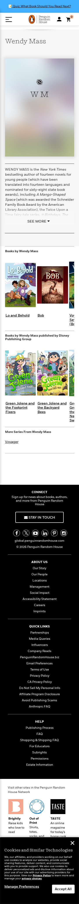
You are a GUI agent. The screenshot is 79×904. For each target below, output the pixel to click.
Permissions (39, 758)
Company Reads (39, 651)
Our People (39, 574)
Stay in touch (41, 517)
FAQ (39, 734)
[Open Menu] (8, 19)
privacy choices (32, 878)
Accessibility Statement (40, 599)
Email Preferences (39, 663)
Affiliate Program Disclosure (39, 694)
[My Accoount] (59, 19)
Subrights (39, 752)
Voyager (11, 441)
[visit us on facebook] (16, 533)
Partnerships (39, 633)
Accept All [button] (63, 889)
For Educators (39, 746)
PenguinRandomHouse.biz (39, 657)
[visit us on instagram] (63, 533)
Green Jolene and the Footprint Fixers (20, 407)
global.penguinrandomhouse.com (39, 541)
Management (39, 587)
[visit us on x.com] (26, 533)
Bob (41, 315)
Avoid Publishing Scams (39, 700)
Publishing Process (40, 728)
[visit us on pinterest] (54, 533)
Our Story (39, 568)
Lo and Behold (17, 315)
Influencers (39, 645)
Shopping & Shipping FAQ (39, 740)
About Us (39, 562)
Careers (39, 605)
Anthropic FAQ (39, 706)
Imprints (39, 611)
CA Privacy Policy (39, 682)
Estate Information (39, 765)
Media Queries (39, 639)
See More (36, 221)
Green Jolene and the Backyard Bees (52, 407)
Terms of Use (39, 669)
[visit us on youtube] (35, 533)
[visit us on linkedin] (44, 533)
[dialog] (39, 870)
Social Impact (39, 593)
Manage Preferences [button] (21, 887)
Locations (39, 580)
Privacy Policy (39, 676)
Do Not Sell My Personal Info (39, 688)
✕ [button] (72, 843)
